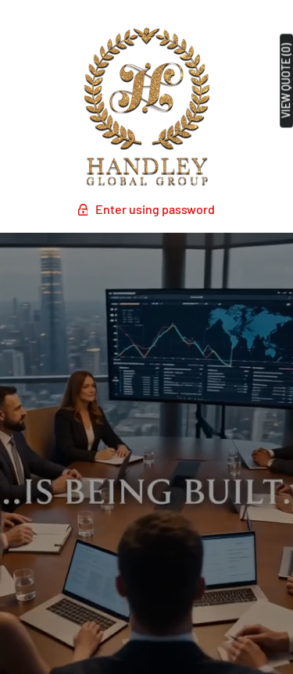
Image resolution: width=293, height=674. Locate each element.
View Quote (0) (286, 80)
